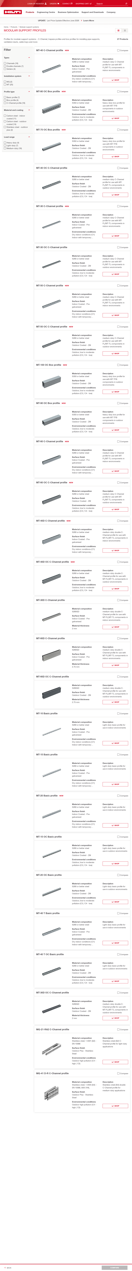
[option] (118, 30)
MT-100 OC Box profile (48, 364)
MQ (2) (9, 82)
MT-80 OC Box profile (48, 91)
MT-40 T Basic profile (48, 913)
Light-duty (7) (12, 145)
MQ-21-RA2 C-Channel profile (52, 1029)
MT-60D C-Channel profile (50, 638)
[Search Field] (126, 3)
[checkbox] (122, 50)
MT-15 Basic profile (46, 754)
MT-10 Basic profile (46, 713)
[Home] (13, 12)
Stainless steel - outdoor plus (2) (17, 128)
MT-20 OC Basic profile (49, 874)
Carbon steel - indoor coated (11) (16, 117)
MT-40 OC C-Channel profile (51, 167)
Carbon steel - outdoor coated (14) (16, 122)
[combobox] (111, 3)
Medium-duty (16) (14, 148)
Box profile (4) (12, 100)
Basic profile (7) (13, 97)
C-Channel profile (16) (16, 103)
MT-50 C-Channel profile (49, 285)
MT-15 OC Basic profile (49, 836)
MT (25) (10, 84)
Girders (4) (11, 69)
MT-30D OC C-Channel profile (52, 992)
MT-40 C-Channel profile (49, 50)
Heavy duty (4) (13, 142)
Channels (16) (12, 63)
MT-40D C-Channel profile (50, 520)
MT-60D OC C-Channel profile (52, 676)
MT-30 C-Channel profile (49, 206)
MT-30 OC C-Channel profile (51, 247)
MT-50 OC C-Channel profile (51, 326)
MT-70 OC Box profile (48, 129)
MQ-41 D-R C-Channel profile (52, 1073)
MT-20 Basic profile (46, 795)
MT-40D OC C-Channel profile (52, 561)
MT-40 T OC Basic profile (50, 954)
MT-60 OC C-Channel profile (51, 482)
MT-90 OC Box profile (48, 403)
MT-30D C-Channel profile (50, 600)
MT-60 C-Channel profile (49, 441)
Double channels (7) (15, 66)
